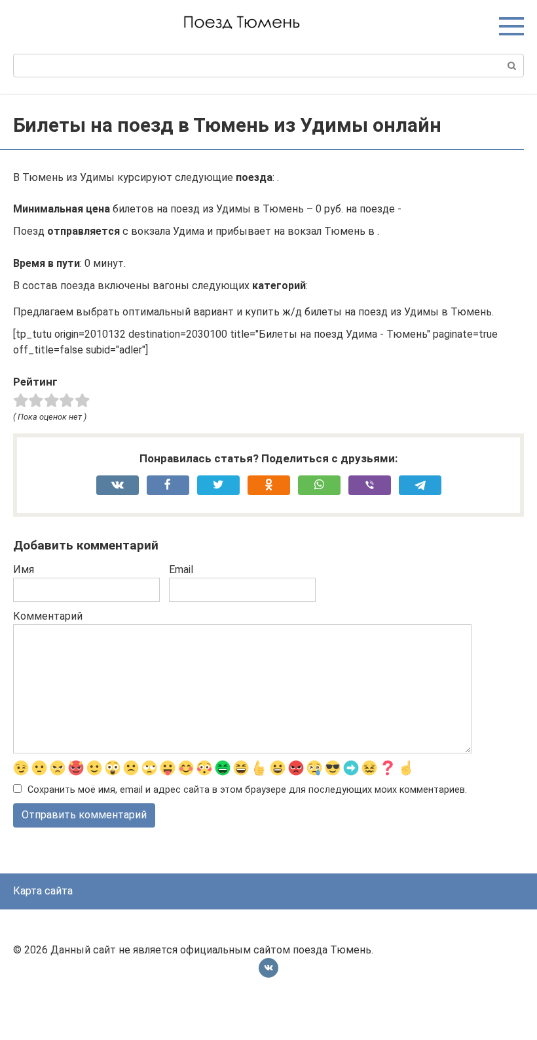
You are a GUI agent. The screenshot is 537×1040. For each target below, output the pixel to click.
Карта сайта (43, 891)
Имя (23, 569)
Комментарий (48, 616)
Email (181, 569)
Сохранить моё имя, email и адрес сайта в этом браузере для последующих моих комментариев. (247, 789)
